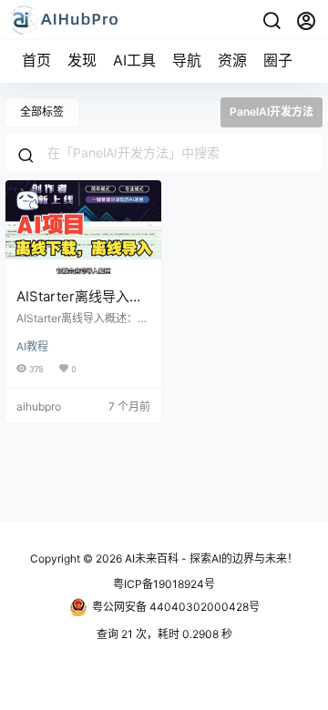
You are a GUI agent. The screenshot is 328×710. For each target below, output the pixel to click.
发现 (82, 60)
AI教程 (32, 346)
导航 (186, 60)
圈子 (277, 60)
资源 (232, 60)
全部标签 (42, 111)
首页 (36, 60)
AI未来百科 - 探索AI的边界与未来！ (210, 558)
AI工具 (134, 60)
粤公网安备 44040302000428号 (176, 607)
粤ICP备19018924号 (164, 584)
